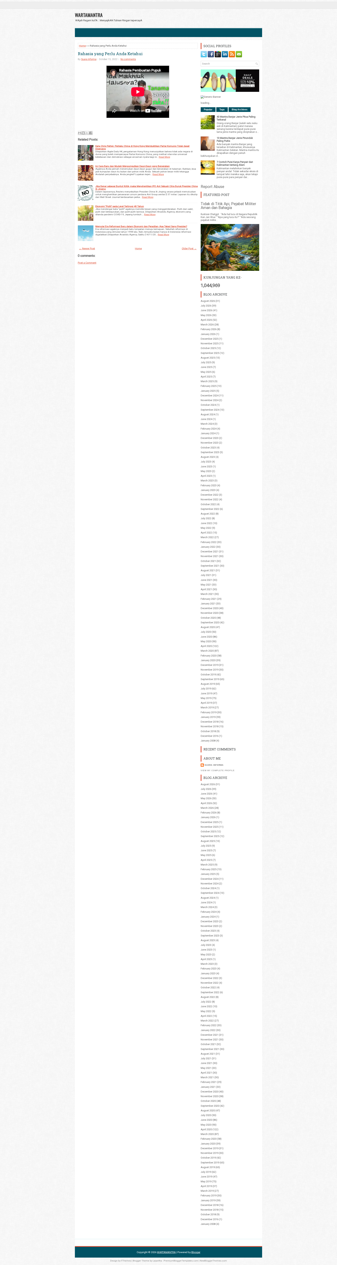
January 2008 (208, 740)
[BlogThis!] (83, 133)
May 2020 (206, 641)
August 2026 (208, 300)
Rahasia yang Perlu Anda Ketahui (110, 54)
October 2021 (208, 561)
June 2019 (206, 693)
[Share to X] (87, 133)
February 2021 (208, 598)
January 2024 (208, 433)
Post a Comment (87, 262)
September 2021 (210, 565)
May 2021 (206, 584)
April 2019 (206, 702)
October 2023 (208, 447)
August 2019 (208, 683)
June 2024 (206, 419)
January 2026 (208, 334)
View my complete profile (218, 770)
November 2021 (209, 556)
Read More (164, 157)
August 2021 (208, 570)
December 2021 (209, 551)
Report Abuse (212, 186)
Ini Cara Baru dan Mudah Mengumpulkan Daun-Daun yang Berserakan (132, 166)
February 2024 (208, 428)
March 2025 (207, 381)
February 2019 (208, 712)
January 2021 (208, 603)
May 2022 (206, 527)
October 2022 (208, 504)
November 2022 (209, 499)
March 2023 (207, 480)
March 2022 (207, 537)
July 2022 (206, 518)
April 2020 (206, 646)
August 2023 (208, 456)
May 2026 (206, 315)
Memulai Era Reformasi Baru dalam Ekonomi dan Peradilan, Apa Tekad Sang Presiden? (141, 226)
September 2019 (210, 679)
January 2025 (208, 390)
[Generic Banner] (211, 96)
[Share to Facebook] (91, 133)
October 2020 (208, 617)
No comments (128, 59)
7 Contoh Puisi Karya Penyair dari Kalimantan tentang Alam (235, 163)
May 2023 (206, 471)
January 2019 (208, 717)
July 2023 (206, 461)
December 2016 (209, 735)
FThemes (126, 1261)
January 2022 (208, 546)
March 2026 (207, 324)
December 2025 (209, 338)
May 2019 (206, 698)
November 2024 (209, 400)
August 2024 (208, 414)
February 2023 (208, 485)
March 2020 (207, 650)
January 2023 (208, 490)
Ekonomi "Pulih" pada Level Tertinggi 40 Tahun (119, 206)
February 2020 (208, 655)
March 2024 (207, 423)
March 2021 (207, 594)
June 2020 (206, 636)
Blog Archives (239, 109)
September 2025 (210, 353)
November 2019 (209, 669)
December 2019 (209, 665)
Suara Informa (88, 59)
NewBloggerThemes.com (213, 1261)
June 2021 (206, 579)
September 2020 (210, 622)
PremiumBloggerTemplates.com (181, 1261)
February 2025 (208, 385)
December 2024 (209, 395)
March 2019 (207, 707)
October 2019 (208, 674)
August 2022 (208, 513)
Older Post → (189, 248)
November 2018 (209, 726)
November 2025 (209, 343)
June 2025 (206, 367)
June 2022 (206, 523)
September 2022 (210, 509)
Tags (222, 109)
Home (82, 45)
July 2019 (206, 688)
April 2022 (206, 532)
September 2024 (210, 409)
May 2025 (206, 371)
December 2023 (209, 438)
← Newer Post (87, 248)
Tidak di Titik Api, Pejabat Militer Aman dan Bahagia (228, 205)
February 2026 (208, 329)
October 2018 (208, 731)
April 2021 (206, 589)
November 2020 (209, 612)
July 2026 (206, 305)
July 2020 (206, 631)
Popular (208, 109)
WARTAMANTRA (89, 14)
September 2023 (210, 452)
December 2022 (209, 494)
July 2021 (206, 575)
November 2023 (209, 442)
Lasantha (157, 1261)
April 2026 (206, 319)
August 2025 (208, 357)
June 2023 (206, 466)
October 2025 (208, 348)
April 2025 (206, 376)
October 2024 (208, 404)
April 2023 (206, 475)
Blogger (195, 1252)
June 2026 (206, 310)
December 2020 (209, 608)
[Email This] (80, 133)
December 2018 (209, 721)
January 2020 (208, 660)
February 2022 (208, 542)
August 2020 (208, 627)
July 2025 (206, 362)
